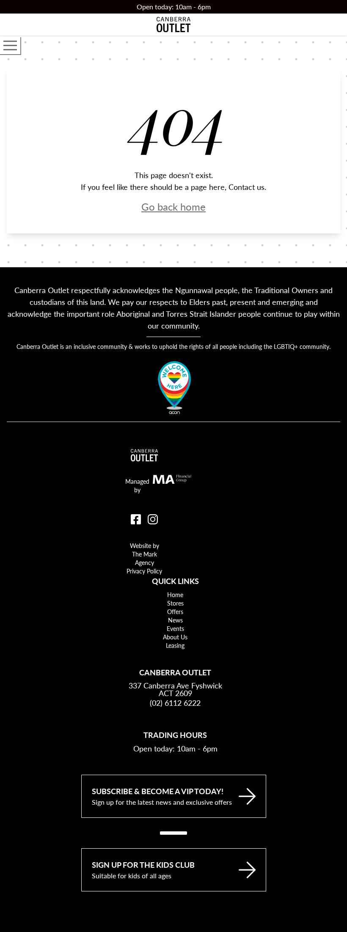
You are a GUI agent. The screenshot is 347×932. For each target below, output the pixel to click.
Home (175, 594)
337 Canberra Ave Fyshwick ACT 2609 (175, 689)
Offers (175, 611)
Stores (175, 603)
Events (175, 628)
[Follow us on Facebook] (136, 519)
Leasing (175, 645)
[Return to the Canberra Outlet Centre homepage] (173, 25)
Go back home (173, 206)
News (175, 620)
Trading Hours (175, 734)
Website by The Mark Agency (144, 554)
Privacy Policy (144, 571)
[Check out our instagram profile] (153, 519)
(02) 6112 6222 (175, 702)
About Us (175, 637)
